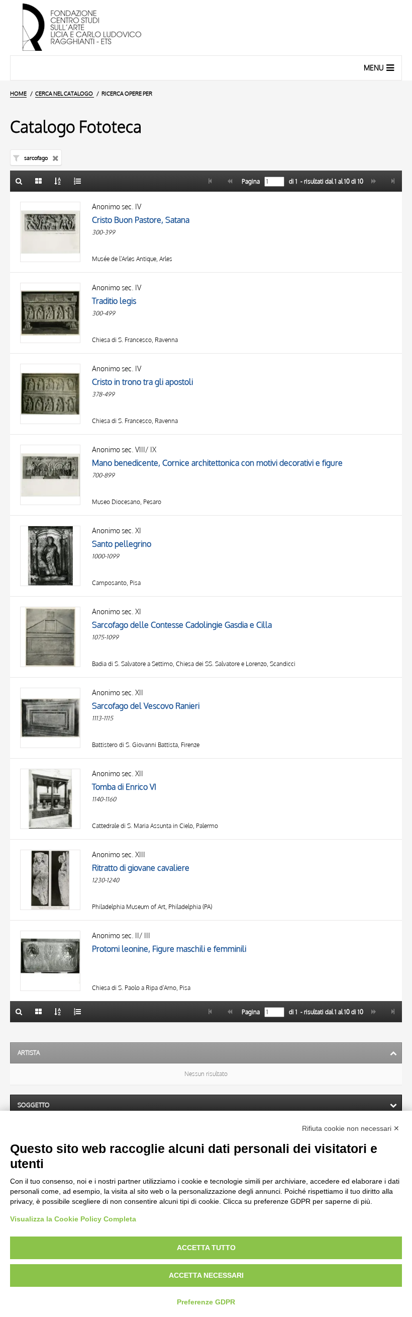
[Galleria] (39, 181)
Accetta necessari (206, 1275)
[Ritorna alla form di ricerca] (19, 181)
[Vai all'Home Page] (206, 27)
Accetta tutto (206, 1248)
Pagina (250, 181)
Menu (374, 67)
